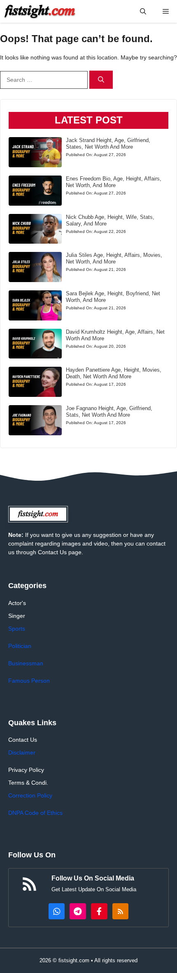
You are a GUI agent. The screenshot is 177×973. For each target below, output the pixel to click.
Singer (16, 615)
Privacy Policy (26, 770)
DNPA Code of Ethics (35, 812)
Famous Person (29, 680)
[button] (143, 11)
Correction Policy (30, 795)
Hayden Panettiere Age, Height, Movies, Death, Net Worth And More (113, 373)
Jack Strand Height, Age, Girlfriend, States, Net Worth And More (108, 143)
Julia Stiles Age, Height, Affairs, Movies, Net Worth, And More (114, 258)
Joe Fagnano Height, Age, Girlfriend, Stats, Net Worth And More (109, 411)
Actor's (17, 603)
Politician (19, 646)
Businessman (25, 663)
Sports (16, 628)
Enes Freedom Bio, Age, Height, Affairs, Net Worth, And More (113, 182)
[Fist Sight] (40, 11)
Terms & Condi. (28, 782)
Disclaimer (21, 752)
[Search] (101, 80)
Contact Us (22, 739)
